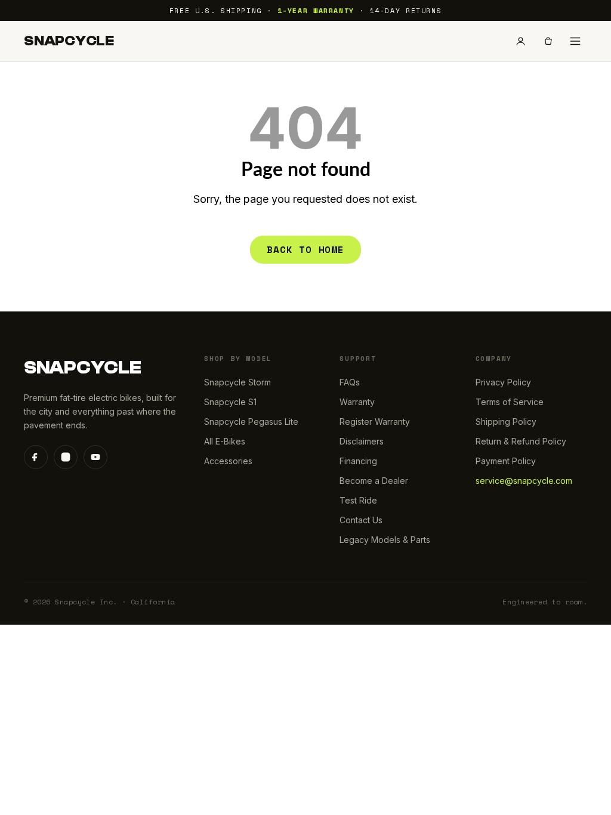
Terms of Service (510, 402)
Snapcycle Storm (237, 382)
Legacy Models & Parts (385, 540)
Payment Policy (506, 461)
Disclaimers (362, 441)
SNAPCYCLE (69, 41)
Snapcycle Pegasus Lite (251, 421)
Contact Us (361, 520)
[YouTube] (95, 457)
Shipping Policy (506, 421)
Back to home (305, 249)
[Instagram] (66, 457)
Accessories (228, 461)
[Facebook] (36, 457)
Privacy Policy (503, 382)
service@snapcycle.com (524, 481)
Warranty (357, 402)
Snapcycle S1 (230, 402)
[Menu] (575, 41)
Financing (358, 461)
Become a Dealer (374, 481)
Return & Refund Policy (521, 441)
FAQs (350, 382)
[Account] (520, 41)
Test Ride (358, 500)
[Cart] (548, 41)
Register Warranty (375, 421)
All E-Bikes (224, 441)
